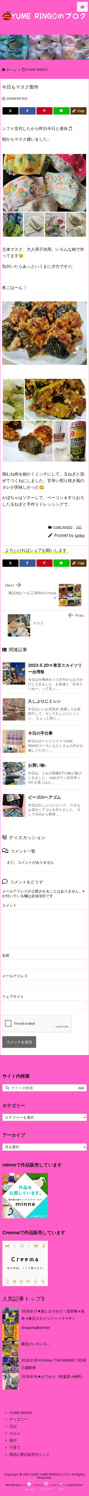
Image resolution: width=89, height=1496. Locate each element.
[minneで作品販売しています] (25, 1195)
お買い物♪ (37, 765)
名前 (5, 955)
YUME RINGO (36, 70)
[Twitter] (10, 110)
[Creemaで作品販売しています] (25, 1263)
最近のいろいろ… (35, 1344)
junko (80, 535)
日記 (79, 527)
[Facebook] (27, 110)
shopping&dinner (35, 1327)
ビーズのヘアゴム (44, 797)
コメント (9, 905)
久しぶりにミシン (44, 701)
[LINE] (61, 110)
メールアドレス (15, 976)
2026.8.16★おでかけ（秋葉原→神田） (53, 1376)
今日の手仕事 (40, 733)
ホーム (11, 70)
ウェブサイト (13, 996)
